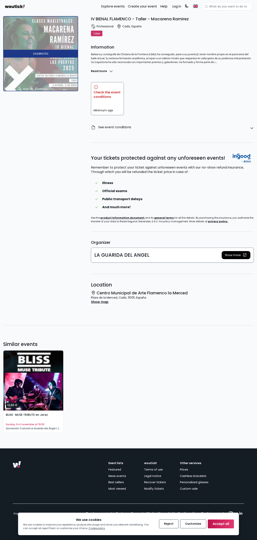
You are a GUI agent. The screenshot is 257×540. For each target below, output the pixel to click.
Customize (193, 524)
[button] (236, 255)
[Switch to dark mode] (186, 5)
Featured (114, 470)
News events (117, 476)
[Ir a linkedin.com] (240, 513)
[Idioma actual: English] (195, 6)
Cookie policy (97, 528)
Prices (184, 470)
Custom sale (189, 489)
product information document (122, 217)
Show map (99, 302)
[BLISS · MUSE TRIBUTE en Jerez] (33, 381)
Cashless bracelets (193, 476)
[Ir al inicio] (17, 464)
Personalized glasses (194, 482)
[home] (15, 6)
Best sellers (116, 482)
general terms (164, 217)
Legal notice (152, 476)
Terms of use (153, 470)
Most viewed (117, 489)
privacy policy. (218, 221)
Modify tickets (154, 489)
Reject (168, 524)
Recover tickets (155, 482)
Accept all (221, 523)
